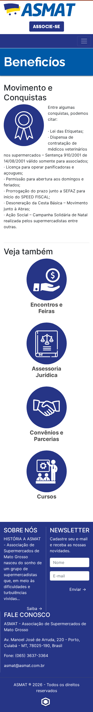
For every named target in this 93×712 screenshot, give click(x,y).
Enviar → (77, 589)
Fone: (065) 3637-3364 (26, 655)
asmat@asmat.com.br (24, 665)
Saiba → (34, 608)
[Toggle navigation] (84, 41)
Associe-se (46, 26)
